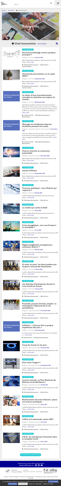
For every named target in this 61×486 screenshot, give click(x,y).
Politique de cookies (40, 476)
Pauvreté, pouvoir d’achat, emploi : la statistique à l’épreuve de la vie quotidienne (39, 305)
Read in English (42, 43)
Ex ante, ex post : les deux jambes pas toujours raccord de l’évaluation (39, 265)
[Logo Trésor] (24, 4)
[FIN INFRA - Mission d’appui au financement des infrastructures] (50, 471)
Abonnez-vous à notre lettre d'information (31, 463)
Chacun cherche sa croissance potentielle (36, 151)
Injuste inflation (29, 170)
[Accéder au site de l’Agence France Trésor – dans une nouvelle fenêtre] (13, 471)
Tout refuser (13, 483)
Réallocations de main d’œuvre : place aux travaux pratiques (39, 400)
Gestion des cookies (52, 476)
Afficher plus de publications (30, 455)
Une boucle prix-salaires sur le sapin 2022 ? (38, 74)
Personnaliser (23, 483)
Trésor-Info (11, 10)
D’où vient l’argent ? (31, 362)
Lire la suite (30, 62)
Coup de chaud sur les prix (34, 345)
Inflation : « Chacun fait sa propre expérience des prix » (37, 326)
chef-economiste (26, 66)
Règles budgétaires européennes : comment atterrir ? (37, 245)
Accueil (4, 10)
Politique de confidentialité (26, 476)
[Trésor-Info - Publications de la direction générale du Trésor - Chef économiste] (57, 43)
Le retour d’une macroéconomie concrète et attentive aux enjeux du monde (38, 97)
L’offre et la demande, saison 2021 (37, 419)
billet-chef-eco (44, 65)
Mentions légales (13, 476)
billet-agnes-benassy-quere (31, 65)
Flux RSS (31, 478)
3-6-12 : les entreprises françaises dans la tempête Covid (39, 437)
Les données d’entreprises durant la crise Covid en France (38, 285)
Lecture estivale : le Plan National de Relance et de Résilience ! (39, 381)
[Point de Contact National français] (32, 471)
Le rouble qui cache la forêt (34, 207)
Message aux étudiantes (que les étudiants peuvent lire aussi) (37, 125)
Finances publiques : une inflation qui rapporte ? (39, 189)
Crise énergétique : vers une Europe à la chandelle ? (39, 226)
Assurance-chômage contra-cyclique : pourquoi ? (39, 53)
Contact (6, 476)
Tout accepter (54, 481)
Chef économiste (28, 49)
